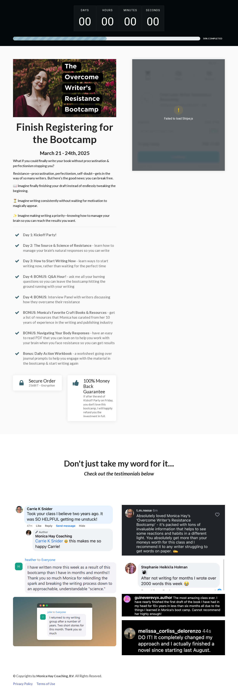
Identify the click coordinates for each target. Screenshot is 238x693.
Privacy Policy (23, 684)
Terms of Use (45, 684)
